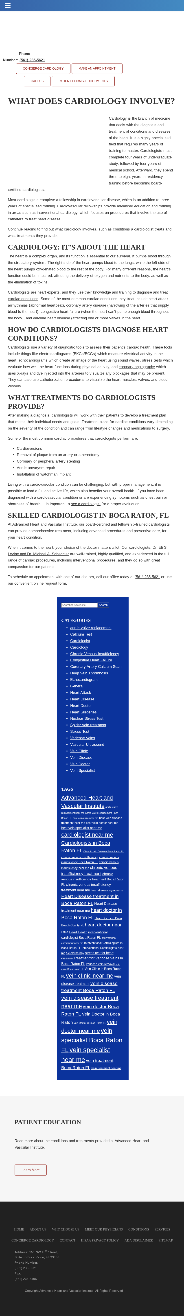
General (76, 686)
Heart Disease (82, 699)
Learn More (31, 1170)
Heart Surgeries (83, 712)
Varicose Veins (82, 738)
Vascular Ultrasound (87, 744)
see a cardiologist (86, 504)
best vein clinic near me (85, 818)
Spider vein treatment (88, 725)
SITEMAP (166, 1240)
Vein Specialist (82, 770)
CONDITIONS (138, 1229)
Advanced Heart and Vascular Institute (44, 524)
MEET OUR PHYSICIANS (104, 1229)
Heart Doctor (81, 706)
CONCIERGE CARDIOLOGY (43, 68)
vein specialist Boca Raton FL (92, 1040)
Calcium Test (81, 634)
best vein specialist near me (81, 828)
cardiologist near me (87, 834)
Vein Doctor (80, 764)
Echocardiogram (84, 680)
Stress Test (79, 731)
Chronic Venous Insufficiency (94, 654)
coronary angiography (137, 367)
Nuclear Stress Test (86, 718)
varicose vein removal (100, 964)
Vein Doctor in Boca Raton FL (90, 1023)
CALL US (37, 81)
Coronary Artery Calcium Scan (95, 667)
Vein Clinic (79, 751)
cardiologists (61, 415)
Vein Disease (81, 757)
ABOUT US (38, 1229)
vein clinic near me (89, 976)
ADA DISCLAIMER (139, 1240)
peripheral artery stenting (59, 461)
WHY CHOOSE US (65, 1229)
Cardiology (79, 647)
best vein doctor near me (102, 823)
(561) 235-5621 (147, 577)
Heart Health (78, 932)
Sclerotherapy (75, 953)
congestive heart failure (60, 311)
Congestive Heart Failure (91, 660)
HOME (19, 1229)
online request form (50, 583)
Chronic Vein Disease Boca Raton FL (103, 851)
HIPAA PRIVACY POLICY (100, 1240)
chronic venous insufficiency (79, 857)
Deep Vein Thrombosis (89, 673)
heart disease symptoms (107, 890)
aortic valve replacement (91, 628)
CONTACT (67, 1240)
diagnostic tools (71, 347)
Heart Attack (80, 693)
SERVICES (162, 1229)
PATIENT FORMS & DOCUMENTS (83, 81)
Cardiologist (80, 641)
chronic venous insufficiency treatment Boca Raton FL (92, 879)
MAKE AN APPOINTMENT (97, 68)
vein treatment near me (106, 1068)
